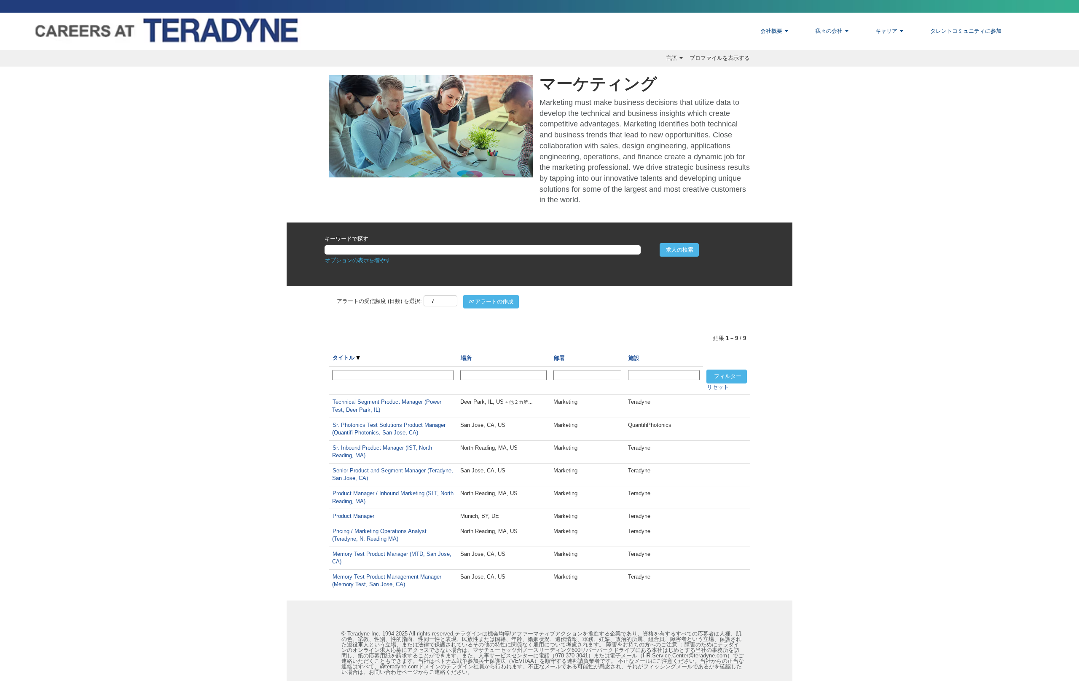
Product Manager (353, 516)
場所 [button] (466, 358)
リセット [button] (718, 387)
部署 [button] (559, 358)
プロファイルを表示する (720, 58)
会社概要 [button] (772, 31)
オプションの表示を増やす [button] (358, 260)
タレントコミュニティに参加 (965, 31)
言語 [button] (672, 58)
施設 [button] (633, 358)
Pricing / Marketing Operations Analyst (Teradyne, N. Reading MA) (379, 535)
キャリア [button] (887, 31)
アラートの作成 (493, 301)
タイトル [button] (344, 357)
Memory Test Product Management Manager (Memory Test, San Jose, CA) (386, 581)
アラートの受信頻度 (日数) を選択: (379, 301)
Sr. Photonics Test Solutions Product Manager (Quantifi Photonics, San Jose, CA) (389, 429)
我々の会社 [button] (829, 31)
